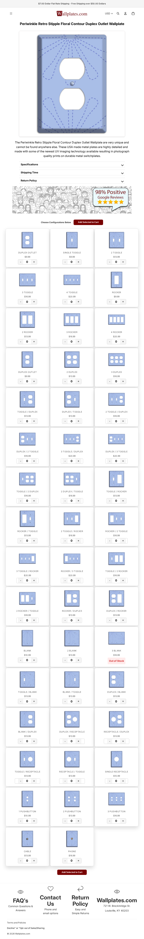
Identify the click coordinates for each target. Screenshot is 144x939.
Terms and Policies (16, 922)
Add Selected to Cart (88, 222)
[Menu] (11, 13)
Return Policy (29, 180)
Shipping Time (29, 172)
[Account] (125, 13)
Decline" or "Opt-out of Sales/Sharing (25, 928)
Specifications (29, 164)
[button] (27, 240)
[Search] (118, 13)
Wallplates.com (22, 933)
